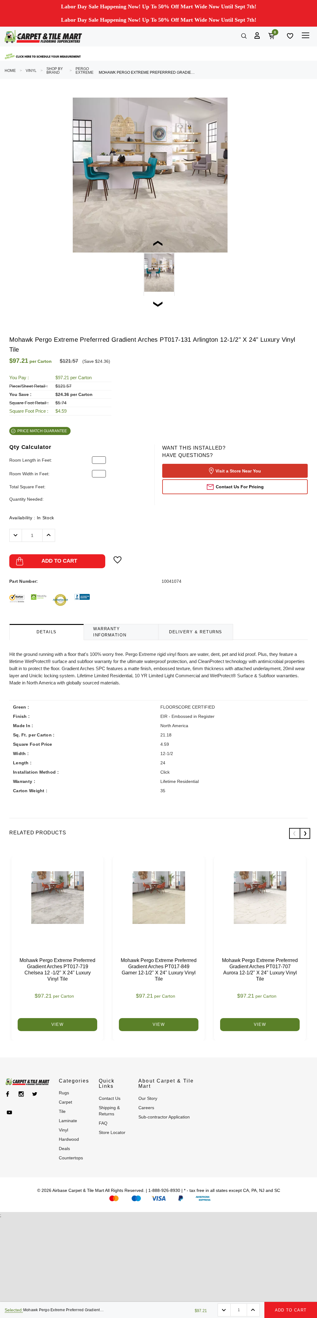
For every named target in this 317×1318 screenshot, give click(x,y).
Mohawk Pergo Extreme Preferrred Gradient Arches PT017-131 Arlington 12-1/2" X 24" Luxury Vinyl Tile (147, 72)
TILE (62, 1111)
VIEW (57, 1024)
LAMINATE (68, 1120)
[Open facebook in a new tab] (7, 1094)
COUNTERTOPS (71, 1157)
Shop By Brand (54, 70)
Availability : (31, 517)
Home (10, 70)
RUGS (64, 1092)
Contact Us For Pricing (240, 486)
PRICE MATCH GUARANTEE (42, 431)
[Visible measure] (43, 56)
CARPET (65, 1102)
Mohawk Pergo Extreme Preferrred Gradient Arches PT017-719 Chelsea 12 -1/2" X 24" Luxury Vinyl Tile (57, 970)
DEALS (64, 1148)
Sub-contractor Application (164, 1116)
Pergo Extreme (84, 70)
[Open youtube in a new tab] (9, 1112)
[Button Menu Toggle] (305, 35)
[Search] (243, 35)
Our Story (147, 1098)
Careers (146, 1107)
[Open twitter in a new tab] (35, 1094)
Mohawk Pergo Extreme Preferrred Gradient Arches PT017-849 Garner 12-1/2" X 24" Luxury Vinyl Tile (159, 970)
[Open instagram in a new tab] (21, 1094)
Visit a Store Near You (238, 470)
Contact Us (109, 1098)
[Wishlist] (289, 35)
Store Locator (112, 1132)
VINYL (31, 70)
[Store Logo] (43, 36)
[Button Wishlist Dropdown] (117, 560)
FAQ (103, 1123)
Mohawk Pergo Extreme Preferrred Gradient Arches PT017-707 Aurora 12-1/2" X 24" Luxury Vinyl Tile (260, 970)
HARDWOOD (69, 1139)
